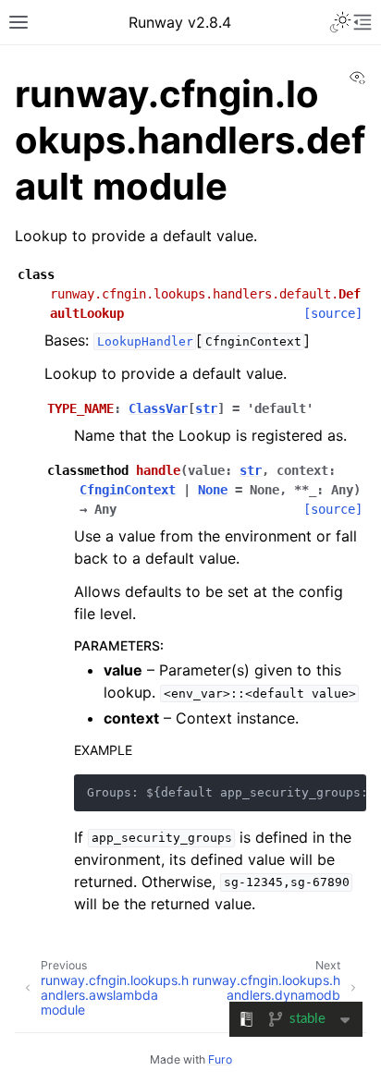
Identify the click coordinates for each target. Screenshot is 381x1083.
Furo (220, 1059)
